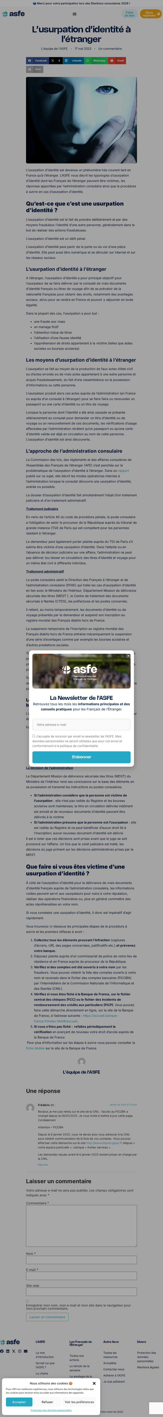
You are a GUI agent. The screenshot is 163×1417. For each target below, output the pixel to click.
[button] (94, 1383)
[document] (81, 708)
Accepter (19, 1402)
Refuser (47, 1402)
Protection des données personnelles (51, 1410)
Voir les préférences (79, 1402)
